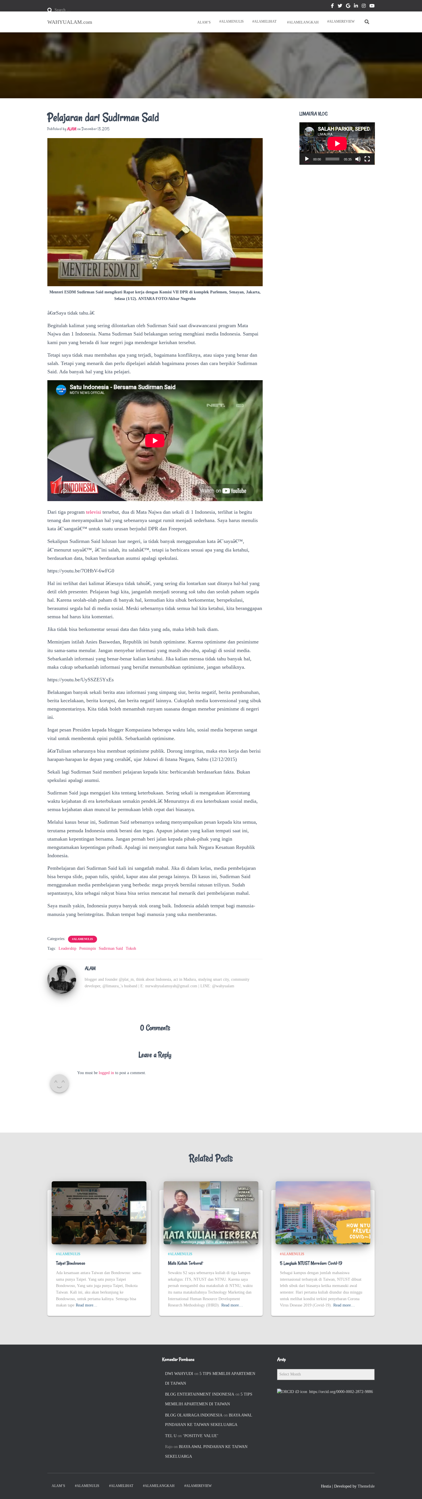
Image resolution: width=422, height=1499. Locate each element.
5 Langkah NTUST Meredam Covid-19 (311, 1263)
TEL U (171, 1436)
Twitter (340, 6)
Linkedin (356, 6)
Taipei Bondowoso (70, 1263)
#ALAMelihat (264, 21)
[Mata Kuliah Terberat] (211, 1212)
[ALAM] (61, 979)
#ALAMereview (341, 21)
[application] (337, 143)
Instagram (364, 6)
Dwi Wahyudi (179, 1374)
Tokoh (131, 948)
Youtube (372, 6)
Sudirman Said (111, 948)
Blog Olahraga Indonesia (193, 1415)
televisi (94, 512)
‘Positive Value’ (200, 1436)
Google (348, 6)
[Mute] (358, 159)
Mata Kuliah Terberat (185, 1263)
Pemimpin (87, 948)
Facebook (332, 6)
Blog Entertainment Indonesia (199, 1394)
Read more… (86, 1305)
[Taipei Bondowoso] (99, 1212)
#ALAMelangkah (302, 22)
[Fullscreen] (367, 159)
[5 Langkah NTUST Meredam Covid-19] (323, 1212)
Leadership (67, 948)
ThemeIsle (366, 1486)
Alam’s (203, 22)
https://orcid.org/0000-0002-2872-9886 (341, 1392)
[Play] (307, 159)
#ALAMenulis (231, 21)
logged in (106, 1073)
